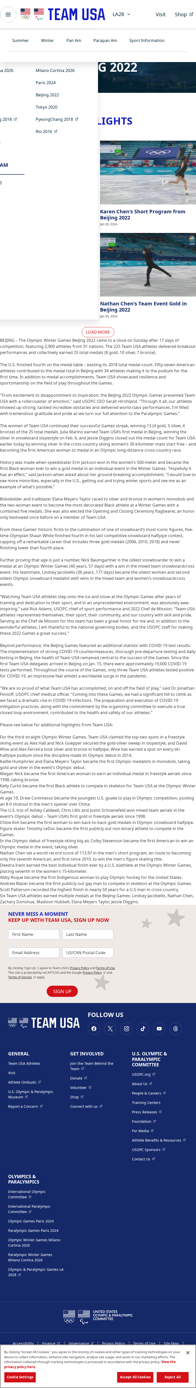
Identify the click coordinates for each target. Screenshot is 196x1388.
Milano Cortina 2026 (55, 70)
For (143, 1130)
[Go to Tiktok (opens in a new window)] (143, 1029)
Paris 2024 (46, 82)
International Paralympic (36, 1209)
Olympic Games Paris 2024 (31, 1221)
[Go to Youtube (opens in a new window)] (159, 1029)
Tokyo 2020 (46, 107)
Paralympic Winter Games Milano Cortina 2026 (30, 1257)
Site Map (171, 1343)
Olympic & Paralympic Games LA (36, 1272)
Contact (143, 1158)
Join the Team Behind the (94, 1066)
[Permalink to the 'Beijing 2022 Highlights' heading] (136, 121)
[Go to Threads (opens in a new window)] (175, 1029)
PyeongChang (58, 119)
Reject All (173, 1377)
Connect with (86, 1106)
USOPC (148, 1149)
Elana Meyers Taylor (71, 499)
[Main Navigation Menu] (8, 14)
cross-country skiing (90, 444)
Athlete (24, 1082)
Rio (48, 131)
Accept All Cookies (135, 1377)
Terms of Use (105, 968)
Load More (98, 332)
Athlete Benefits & (159, 1140)
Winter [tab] (47, 40)
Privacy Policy (79, 968)
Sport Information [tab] (147, 40)
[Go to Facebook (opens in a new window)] (94, 1029)
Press (147, 1111)
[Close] (187, 1352)
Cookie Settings (20, 1377)
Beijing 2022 (47, 95)
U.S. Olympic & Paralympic (35, 1094)
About (142, 1083)
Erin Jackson (84, 462)
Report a (25, 1106)
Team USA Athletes (24, 1063)
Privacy (94, 972)
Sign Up (62, 991)
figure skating (139, 859)
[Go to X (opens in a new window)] (110, 1029)
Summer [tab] (20, 40)
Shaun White (41, 535)
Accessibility (23, 1343)
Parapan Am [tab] (105, 40)
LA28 (118, 14)
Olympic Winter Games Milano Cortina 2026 (34, 1242)
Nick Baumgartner (99, 560)
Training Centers (146, 1102)
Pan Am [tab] (73, 40)
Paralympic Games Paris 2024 (33, 1230)
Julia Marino (71, 432)
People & (149, 1093)
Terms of (22, 977)
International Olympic (36, 1194)
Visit (161, 14)
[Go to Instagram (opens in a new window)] (126, 1029)
